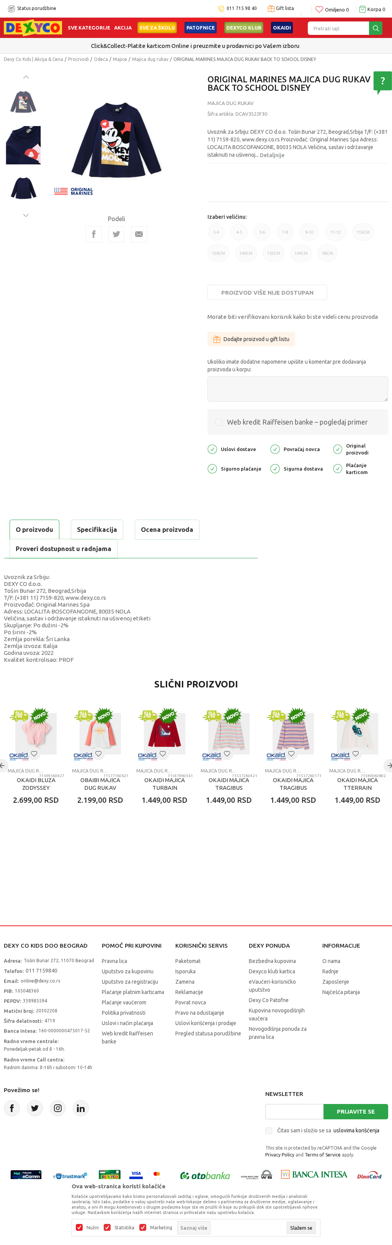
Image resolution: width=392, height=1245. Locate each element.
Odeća (101, 59)
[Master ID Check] (161, 1176)
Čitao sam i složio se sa (328, 1130)
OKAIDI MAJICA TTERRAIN (357, 784)
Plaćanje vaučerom (124, 1002)
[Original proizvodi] (337, 448)
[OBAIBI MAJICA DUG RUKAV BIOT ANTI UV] (100, 734)
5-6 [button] (262, 235)
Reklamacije (189, 992)
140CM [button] (246, 256)
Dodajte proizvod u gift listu (256, 339)
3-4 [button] (216, 235)
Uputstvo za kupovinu (128, 971)
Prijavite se (356, 1111)
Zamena (184, 982)
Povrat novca (190, 1002)
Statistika (124, 1227)
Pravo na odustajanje (199, 1013)
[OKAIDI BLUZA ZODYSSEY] (36, 734)
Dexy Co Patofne (269, 1000)
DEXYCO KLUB (243, 27)
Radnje (330, 971)
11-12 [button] (335, 235)
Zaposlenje (335, 982)
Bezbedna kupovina (272, 961)
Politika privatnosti (123, 1013)
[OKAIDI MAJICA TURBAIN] (164, 734)
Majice (120, 59)
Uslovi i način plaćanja (127, 1023)
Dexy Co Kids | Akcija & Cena (33, 59)
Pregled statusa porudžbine (208, 1033)
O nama (331, 961)
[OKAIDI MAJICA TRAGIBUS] (229, 734)
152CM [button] (273, 256)
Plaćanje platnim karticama (133, 992)
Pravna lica (114, 961)
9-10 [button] (309, 235)
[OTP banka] (205, 1176)
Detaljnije (272, 155)
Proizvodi (78, 59)
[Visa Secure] (136, 1176)
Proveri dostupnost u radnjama (63, 548)
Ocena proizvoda (167, 529)
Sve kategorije (89, 27)
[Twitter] (34, 1108)
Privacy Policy (279, 1154)
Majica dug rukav (150, 59)
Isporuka (185, 971)
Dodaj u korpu (48, 845)
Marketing (161, 1227)
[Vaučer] (110, 1176)
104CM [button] (301, 256)
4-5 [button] (239, 235)
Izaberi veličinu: (227, 217)
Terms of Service (323, 1154)
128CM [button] (218, 256)
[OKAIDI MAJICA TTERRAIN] (357, 734)
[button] (34, 753)
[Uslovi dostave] (212, 448)
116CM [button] (363, 235)
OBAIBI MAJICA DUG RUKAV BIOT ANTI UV (100, 788)
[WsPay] (257, 1176)
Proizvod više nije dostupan (267, 292)
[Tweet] (116, 234)
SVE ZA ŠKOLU (157, 27)
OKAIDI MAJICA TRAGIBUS (229, 784)
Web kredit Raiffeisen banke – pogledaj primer (297, 422)
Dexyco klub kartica (272, 971)
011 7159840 (41, 971)
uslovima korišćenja (356, 1130)
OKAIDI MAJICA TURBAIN (164, 784)
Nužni (93, 1227)
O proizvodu (34, 529)
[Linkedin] (80, 1108)
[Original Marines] (73, 190)
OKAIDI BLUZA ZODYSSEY (36, 784)
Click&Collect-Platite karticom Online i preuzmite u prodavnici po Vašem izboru (195, 46)
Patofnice (200, 27)
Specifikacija (97, 529)
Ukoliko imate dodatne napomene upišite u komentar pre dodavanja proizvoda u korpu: (286, 365)
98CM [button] (327, 256)
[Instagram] (57, 1108)
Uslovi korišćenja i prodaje (205, 1023)
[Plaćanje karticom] (337, 468)
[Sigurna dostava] (275, 468)
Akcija (123, 27)
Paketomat (188, 961)
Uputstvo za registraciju (130, 982)
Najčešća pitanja (341, 992)
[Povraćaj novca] (275, 448)
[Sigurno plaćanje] (212, 468)
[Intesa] (314, 1176)
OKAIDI (282, 27)
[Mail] (139, 234)
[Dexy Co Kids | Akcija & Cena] (33, 27)
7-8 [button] (285, 235)
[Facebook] (93, 234)
